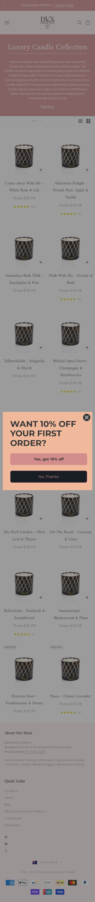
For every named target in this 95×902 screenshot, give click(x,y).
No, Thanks (49, 476)
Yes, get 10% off (49, 459)
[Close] (86, 417)
